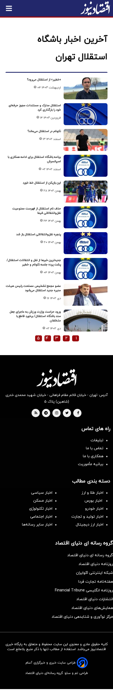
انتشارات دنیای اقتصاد (94, 599)
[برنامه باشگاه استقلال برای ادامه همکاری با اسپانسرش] (86, 166)
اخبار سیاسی (41, 492)
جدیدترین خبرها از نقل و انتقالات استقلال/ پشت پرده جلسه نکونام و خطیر (34, 262)
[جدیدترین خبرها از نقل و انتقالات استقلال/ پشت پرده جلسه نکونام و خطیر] (86, 269)
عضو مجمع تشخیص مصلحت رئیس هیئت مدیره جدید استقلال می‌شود (33, 288)
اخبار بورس (93, 500)
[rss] (36, 413)
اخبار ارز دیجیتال (89, 524)
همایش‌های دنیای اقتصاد (92, 608)
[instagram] (56, 413)
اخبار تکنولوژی (40, 508)
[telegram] (46, 413)
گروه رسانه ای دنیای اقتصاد (90, 555)
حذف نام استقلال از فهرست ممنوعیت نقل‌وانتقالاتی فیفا (36, 210)
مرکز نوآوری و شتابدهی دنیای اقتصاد (82, 616)
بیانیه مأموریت (90, 464)
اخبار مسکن (42, 500)
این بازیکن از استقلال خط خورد (42, 183)
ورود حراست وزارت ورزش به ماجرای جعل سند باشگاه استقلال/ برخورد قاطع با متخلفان (35, 316)
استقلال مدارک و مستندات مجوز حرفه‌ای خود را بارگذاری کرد (35, 107)
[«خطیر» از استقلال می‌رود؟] (86, 88)
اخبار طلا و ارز (92, 492)
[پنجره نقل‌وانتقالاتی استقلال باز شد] (86, 243)
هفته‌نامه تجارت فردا (95, 581)
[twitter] (67, 413)
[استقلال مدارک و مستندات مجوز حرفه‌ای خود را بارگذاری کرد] (86, 114)
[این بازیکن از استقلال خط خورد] (86, 192)
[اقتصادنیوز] (56, 378)
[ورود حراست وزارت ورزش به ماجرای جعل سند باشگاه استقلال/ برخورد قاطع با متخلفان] (86, 321)
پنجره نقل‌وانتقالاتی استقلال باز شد (38, 234)
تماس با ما (94, 448)
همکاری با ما (93, 456)
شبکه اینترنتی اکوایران (94, 572)
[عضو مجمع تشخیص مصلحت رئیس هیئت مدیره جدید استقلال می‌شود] (86, 295)
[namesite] (95, 8)
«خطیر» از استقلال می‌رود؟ (44, 79)
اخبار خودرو (94, 508)
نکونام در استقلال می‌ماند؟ (44, 131)
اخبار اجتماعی (41, 516)
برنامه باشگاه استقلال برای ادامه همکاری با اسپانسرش (34, 159)
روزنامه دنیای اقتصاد (95, 564)
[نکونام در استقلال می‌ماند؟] (86, 140)
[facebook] (78, 413)
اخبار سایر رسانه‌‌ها (37, 524)
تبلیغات (97, 440)
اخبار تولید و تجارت (87, 516)
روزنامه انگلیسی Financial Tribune (84, 590)
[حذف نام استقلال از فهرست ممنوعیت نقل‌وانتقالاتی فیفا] (86, 217)
